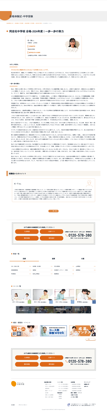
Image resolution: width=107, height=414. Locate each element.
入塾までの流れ (74, 395)
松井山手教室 (36, 274)
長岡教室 (78, 270)
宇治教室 (13, 274)
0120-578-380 (80, 234)
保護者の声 (86, 384)
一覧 (88, 339)
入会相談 (27, 231)
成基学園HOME (10, 23)
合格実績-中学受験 (19, 23)
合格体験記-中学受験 (29, 23)
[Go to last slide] (11, 331)
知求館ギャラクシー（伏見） (61, 270)
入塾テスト (51, 231)
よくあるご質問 (74, 397)
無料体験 (27, 238)
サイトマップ (87, 382)
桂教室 (34, 270)
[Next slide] (96, 331)
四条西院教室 (14, 270)
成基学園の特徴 (47, 382)
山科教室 (78, 266)
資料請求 (51, 238)
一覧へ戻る (54, 211)
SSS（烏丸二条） (15, 266)
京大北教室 (57, 266)
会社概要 (13, 404)
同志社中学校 (39, 23)
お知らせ (86, 386)
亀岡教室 (56, 274)
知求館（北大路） (37, 266)
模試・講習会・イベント (76, 392)
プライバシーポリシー (23, 404)
